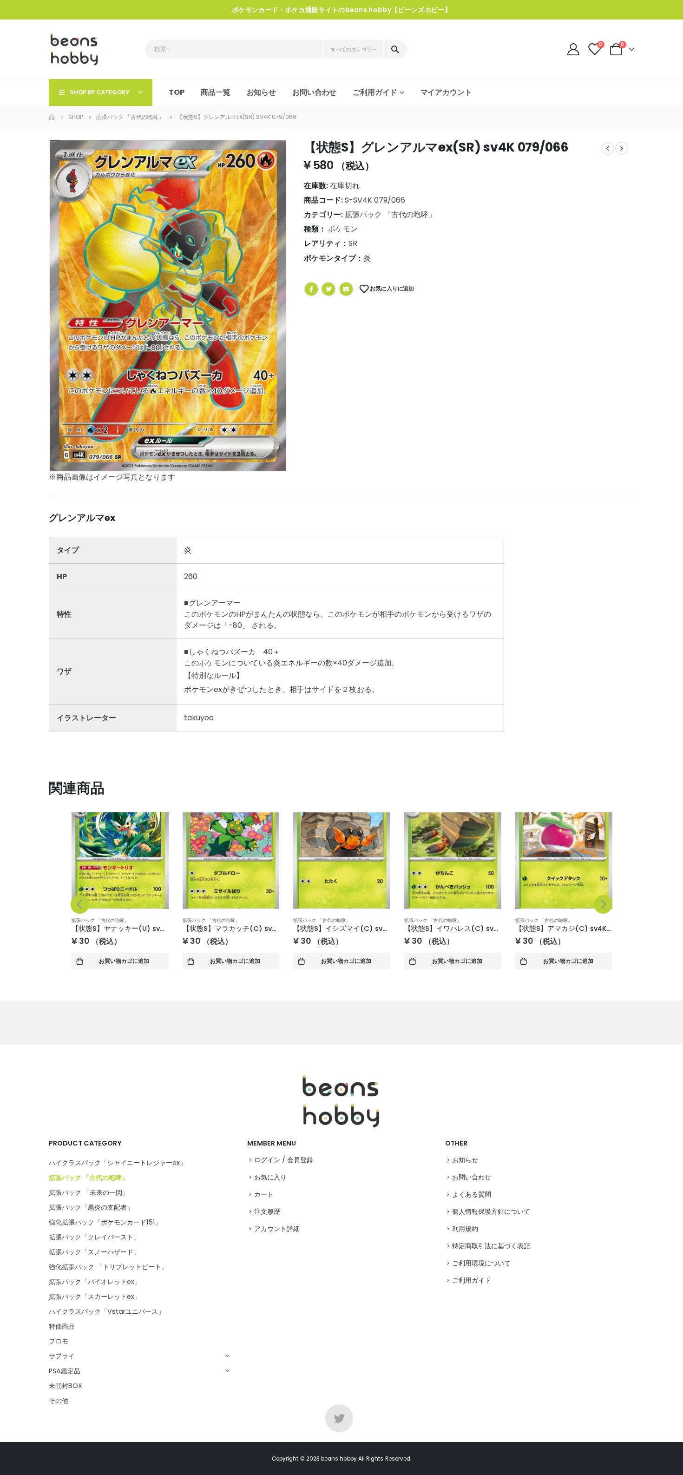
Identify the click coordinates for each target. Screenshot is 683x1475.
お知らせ (261, 92)
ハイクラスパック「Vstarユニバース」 (106, 1311)
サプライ (62, 1356)
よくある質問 (471, 1194)
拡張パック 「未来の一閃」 (89, 1192)
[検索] (394, 49)
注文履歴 (267, 1211)
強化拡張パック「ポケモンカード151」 (105, 1222)
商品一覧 (215, 92)
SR (352, 243)
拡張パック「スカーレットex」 (95, 1296)
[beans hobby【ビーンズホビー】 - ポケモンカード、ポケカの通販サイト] (74, 49)
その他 (58, 1400)
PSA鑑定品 (64, 1371)
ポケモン (343, 229)
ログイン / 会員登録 (283, 1160)
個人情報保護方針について (491, 1211)
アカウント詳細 (277, 1228)
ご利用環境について (481, 1263)
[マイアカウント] (574, 49)
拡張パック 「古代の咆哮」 (390, 214)
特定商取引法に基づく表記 (491, 1246)
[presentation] (80, 904)
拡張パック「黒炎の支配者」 (91, 1207)
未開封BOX (65, 1385)
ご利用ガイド (471, 1280)
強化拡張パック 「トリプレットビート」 (108, 1266)
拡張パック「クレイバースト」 (94, 1237)
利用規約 (465, 1228)
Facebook (311, 289)
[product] (120, 860)
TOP (176, 92)
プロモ (58, 1341)
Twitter (328, 289)
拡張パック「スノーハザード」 (94, 1252)
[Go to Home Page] (52, 117)
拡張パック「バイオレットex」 (95, 1281)
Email (346, 289)
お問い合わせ (314, 92)
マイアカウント (446, 92)
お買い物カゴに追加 (124, 961)
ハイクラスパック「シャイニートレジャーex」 (117, 1162)
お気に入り (270, 1177)
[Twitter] (339, 1418)
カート (264, 1194)
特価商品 (62, 1326)
